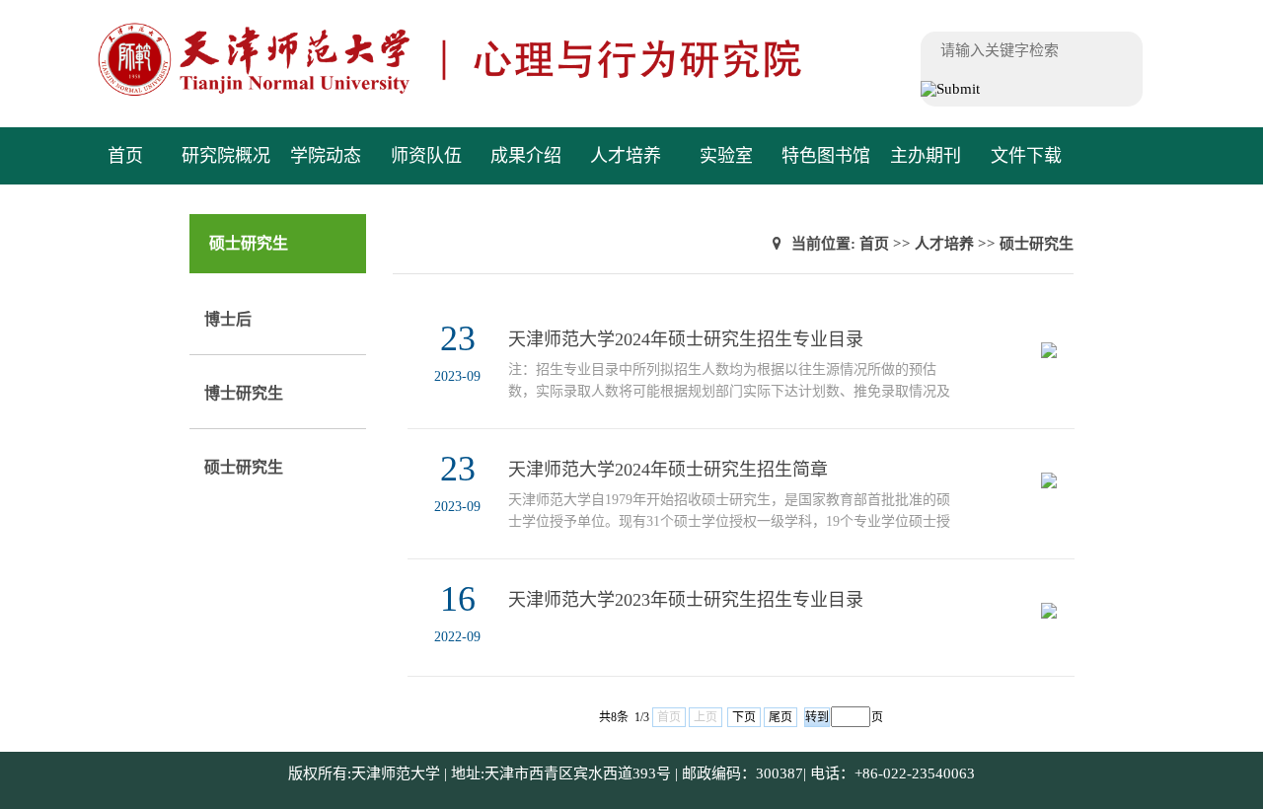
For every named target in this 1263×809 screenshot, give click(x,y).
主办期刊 (925, 156)
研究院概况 (226, 156)
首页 (125, 156)
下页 (744, 717)
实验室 (726, 156)
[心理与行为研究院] (491, 94)
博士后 (228, 319)
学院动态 (325, 156)
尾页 (780, 717)
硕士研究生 (243, 467)
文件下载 (1026, 156)
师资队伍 (426, 156)
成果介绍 (525, 156)
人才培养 (625, 156)
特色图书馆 (825, 156)
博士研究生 (243, 393)
